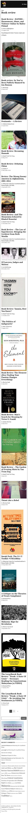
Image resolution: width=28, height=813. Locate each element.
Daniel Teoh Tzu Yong (8, 156)
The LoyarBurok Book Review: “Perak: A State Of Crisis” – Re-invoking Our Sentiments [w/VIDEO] (13, 697)
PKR (19, 788)
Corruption (9, 773)
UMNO (20, 793)
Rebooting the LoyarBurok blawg (16, 750)
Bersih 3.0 (3, 773)
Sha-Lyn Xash (6, 382)
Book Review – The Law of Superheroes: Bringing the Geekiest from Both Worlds (13, 233)
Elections (4, 778)
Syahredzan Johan (14, 793)
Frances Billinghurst (8, 28)
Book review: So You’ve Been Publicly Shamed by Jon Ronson (13, 82)
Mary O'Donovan (7, 326)
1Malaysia (9, 766)
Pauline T (5, 168)
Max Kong (5, 87)
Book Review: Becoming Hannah (12, 152)
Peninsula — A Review (11, 121)
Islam (9, 783)
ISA (7, 783)
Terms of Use (4, 811)
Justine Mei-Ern (7, 422)
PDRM (16, 788)
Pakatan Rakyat (10, 789)
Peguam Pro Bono (12, 755)
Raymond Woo (7, 598)
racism (7, 791)
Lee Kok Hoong (7, 267)
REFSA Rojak (15, 791)
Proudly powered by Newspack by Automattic (11, 809)
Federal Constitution (15, 778)
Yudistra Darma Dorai (8, 124)
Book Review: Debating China (12, 164)
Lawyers (13, 783)
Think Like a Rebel (10, 500)
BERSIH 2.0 (22, 770)
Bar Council (18, 768)
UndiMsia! (5, 795)
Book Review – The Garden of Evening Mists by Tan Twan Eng (13, 469)
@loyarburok (15, 766)
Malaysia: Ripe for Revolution (9, 622)
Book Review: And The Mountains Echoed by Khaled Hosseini (11, 216)
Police (21, 788)
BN (6, 773)
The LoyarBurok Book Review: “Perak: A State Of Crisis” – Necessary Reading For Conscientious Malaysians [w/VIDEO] (13, 678)
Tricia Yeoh (6, 703)
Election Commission (18, 775)
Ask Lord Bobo (6, 768)
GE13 (16, 780)
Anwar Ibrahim (22, 766)
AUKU (13, 768)
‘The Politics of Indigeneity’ (8, 322)
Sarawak (23, 791)
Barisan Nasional (7, 770)
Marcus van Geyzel (8, 626)
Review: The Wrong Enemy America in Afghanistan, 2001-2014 (13, 178)
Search (23, 718)
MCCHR (19, 786)
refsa (10, 791)
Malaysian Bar (13, 786)
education (12, 775)
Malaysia (5, 785)
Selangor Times (5, 793)
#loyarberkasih (4, 765)
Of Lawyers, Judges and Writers (12, 263)
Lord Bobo (18, 783)
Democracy (15, 773)
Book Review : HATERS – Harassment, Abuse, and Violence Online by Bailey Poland (13, 22)
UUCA (11, 796)
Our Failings (9, 752)
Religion (19, 791)
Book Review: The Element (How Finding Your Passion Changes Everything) (13, 376)
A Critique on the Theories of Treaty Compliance (13, 594)
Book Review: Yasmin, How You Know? (13, 310)
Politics (3, 791)
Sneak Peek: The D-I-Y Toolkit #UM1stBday (11, 557)
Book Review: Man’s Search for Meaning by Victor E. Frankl (11, 416)
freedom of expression (7, 780)
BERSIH (16, 770)
